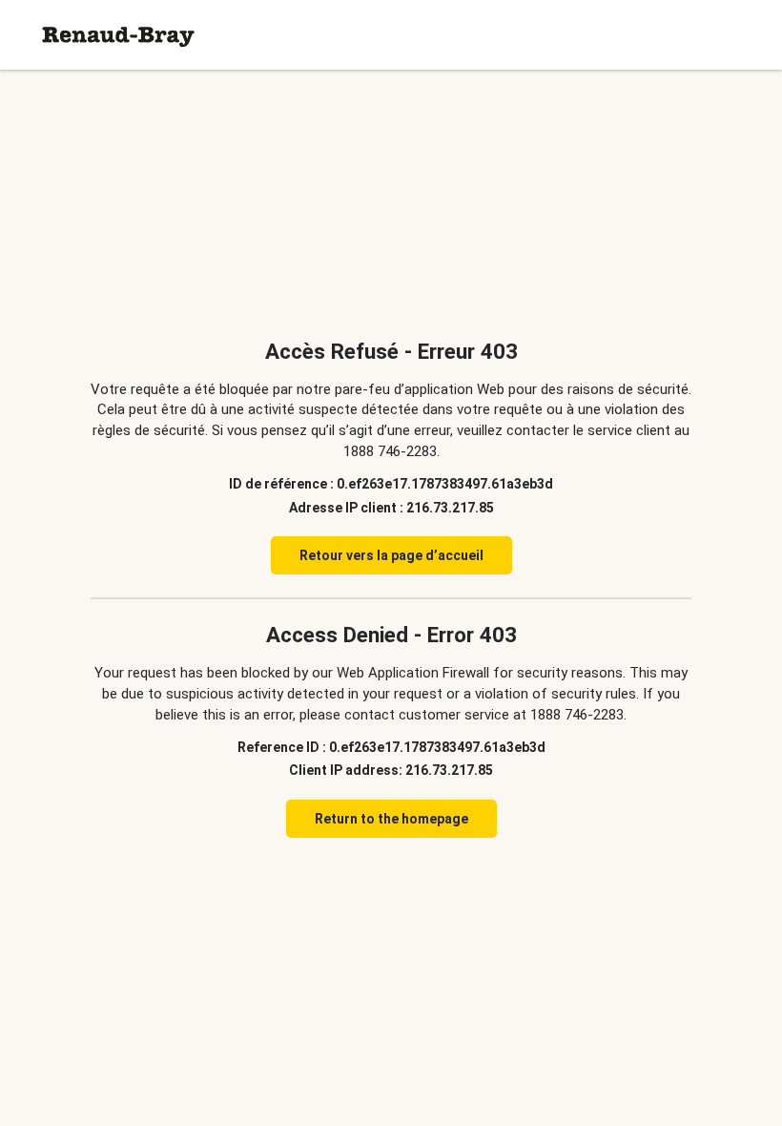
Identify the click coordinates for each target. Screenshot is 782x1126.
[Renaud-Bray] (118, 34)
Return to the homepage (391, 818)
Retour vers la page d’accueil (391, 555)
